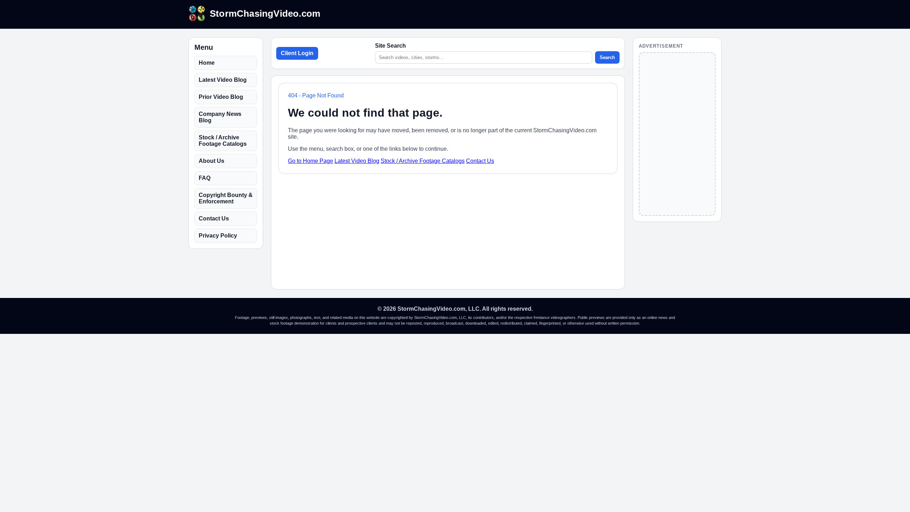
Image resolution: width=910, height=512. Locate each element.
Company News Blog (220, 117)
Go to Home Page (310, 161)
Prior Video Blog (221, 97)
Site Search (390, 46)
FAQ (204, 178)
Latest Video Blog (223, 80)
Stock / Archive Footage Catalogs (223, 140)
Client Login (297, 53)
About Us (211, 161)
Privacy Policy (218, 236)
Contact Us (214, 218)
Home (207, 63)
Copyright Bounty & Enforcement (226, 198)
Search (607, 57)
